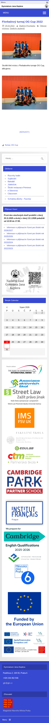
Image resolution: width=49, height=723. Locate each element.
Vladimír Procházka (27, 26)
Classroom (12, 193)
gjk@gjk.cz (8, 683)
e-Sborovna (13, 190)
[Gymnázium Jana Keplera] (24, 7)
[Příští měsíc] (42, 307)
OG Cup (14, 145)
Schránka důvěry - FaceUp (19, 199)
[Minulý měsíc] (7, 307)
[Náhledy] (25, 132)
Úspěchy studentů (17, 28)
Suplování (12, 178)
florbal (7, 145)
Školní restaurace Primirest (19, 187)
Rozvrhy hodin (14, 175)
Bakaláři (11, 181)
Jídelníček (12, 184)
